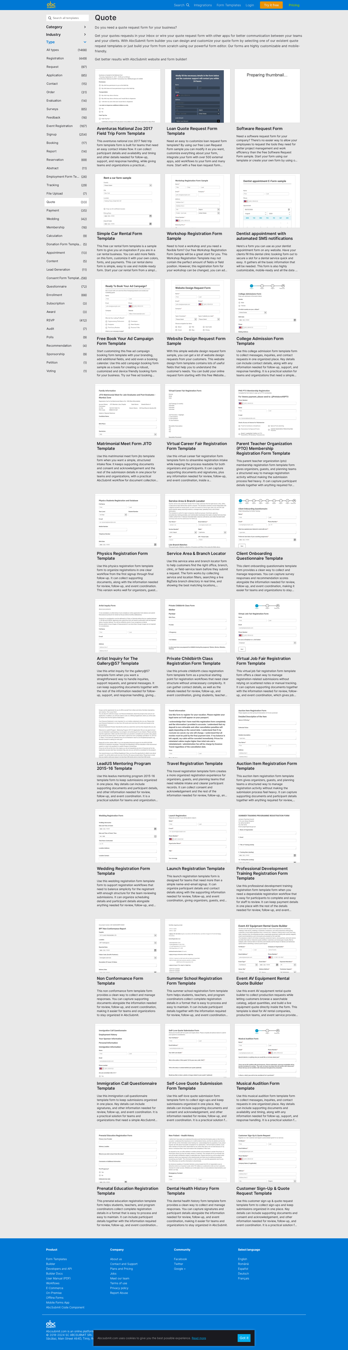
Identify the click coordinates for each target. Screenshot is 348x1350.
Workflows (52, 1283)
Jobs (113, 1273)
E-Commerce (54, 1288)
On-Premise (54, 1292)
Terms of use (118, 1283)
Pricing (294, 5)
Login (250, 5)
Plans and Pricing (121, 1268)
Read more (199, 1338)
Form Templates (229, 5)
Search (179, 5)
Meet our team (119, 1278)
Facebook (180, 1259)
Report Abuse (119, 1292)
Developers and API (59, 1268)
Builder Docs (54, 1273)
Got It (244, 1338)
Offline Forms (54, 1297)
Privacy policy (119, 1288)
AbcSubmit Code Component (65, 1307)
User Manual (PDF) (58, 1278)
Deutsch (243, 1273)
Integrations (203, 5)
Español (243, 1268)
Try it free (271, 5)
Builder (50, 1263)
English (242, 1259)
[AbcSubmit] (51, 5)
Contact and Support (124, 1263)
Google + (180, 1268)
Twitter (178, 1263)
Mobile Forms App (57, 1302)
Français (243, 1278)
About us (116, 1259)
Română (243, 1263)
